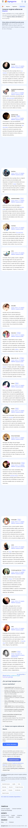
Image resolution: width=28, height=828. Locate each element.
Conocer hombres (16, 808)
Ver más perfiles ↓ (21, 674)
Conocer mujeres (5, 808)
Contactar (19, 815)
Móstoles (18, 602)
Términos (3, 817)
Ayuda (13, 815)
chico (10, 551)
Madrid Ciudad (19, 67)
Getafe (13, 784)
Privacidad (11, 817)
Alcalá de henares (6, 784)
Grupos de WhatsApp (6, 810)
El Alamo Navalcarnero (18, 655)
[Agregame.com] (2, 7)
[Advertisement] (14, 45)
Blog (2, 822)
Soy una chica (19, 232)
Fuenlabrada (17, 790)
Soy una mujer (10, 98)
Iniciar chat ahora (10, 744)
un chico (11, 417)
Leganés (4, 790)
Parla (19, 784)
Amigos (10, 578)
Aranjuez (10, 790)
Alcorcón (11, 787)
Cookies (18, 817)
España (22, 66)
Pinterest (11, 822)
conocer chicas (14, 475)
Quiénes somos (5, 815)
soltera (16, 349)
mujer (14, 184)
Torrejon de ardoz (20, 466)
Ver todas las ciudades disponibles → (11, 796)
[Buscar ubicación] (22, 1)
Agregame (11, 2)
